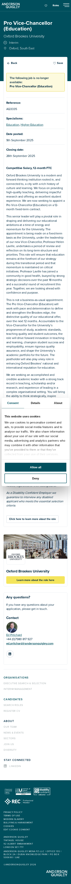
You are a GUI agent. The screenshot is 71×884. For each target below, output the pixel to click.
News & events (14, 732)
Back (14, 63)
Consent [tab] (13, 403)
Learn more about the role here (35, 580)
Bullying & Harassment (18, 822)
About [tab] (58, 403)
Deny (35, 478)
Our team (10, 726)
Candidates (13, 699)
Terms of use (12, 815)
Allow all (35, 467)
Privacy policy (13, 812)
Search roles (13, 705)
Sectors (10, 738)
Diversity (10, 749)
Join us (9, 744)
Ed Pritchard (14, 635)
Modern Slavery (14, 819)
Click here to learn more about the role (32, 519)
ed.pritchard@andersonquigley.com (29, 643)
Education (12, 125)
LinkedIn (13, 652)
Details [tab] (35, 403)
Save (60, 63)
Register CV (12, 711)
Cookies (9, 826)
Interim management (18, 689)
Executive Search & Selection (25, 683)
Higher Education (32, 125)
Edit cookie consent (17, 829)
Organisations (16, 677)
